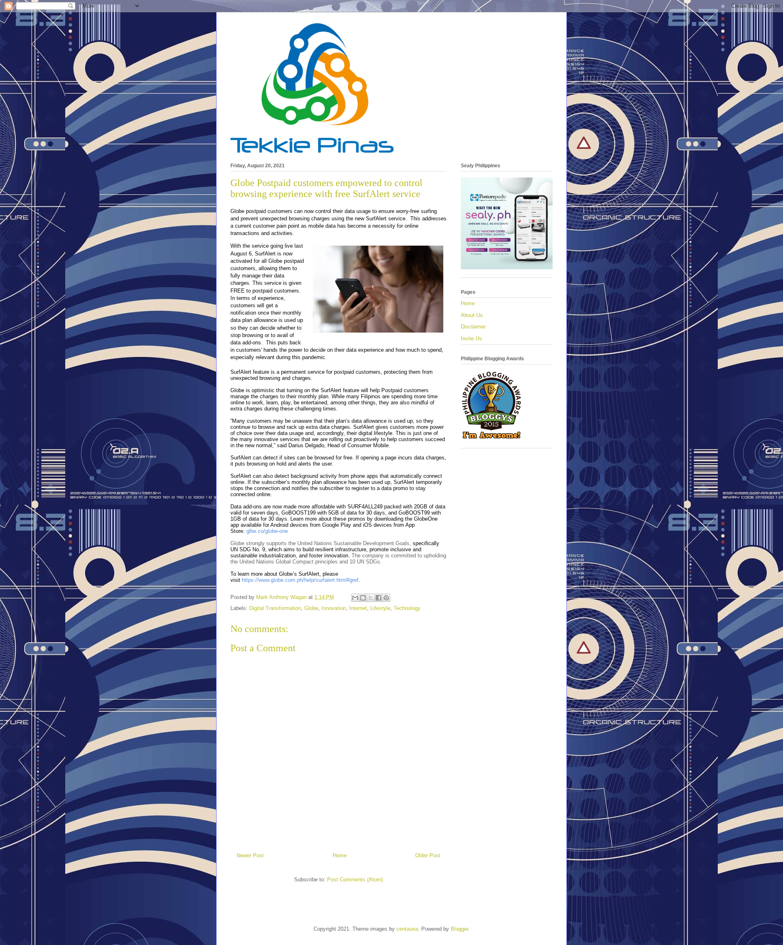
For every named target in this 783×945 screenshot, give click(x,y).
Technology (407, 608)
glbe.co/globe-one (267, 531)
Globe (311, 608)
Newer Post (250, 855)
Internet (358, 608)
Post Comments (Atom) (355, 879)
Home (340, 855)
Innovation (333, 608)
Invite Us (471, 338)
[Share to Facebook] (378, 598)
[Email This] (355, 598)
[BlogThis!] (363, 598)
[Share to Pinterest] (386, 598)
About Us (472, 315)
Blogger (459, 929)
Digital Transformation (275, 608)
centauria (407, 929)
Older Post (427, 855)
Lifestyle (380, 608)
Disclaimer (473, 327)
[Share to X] (371, 598)
